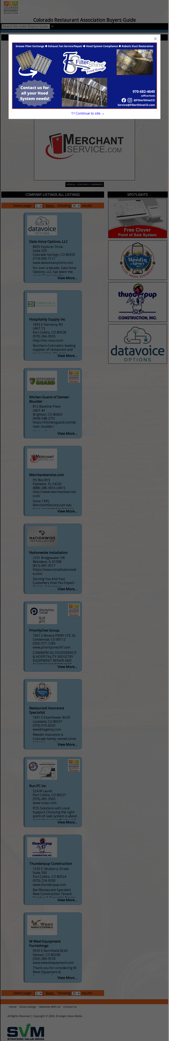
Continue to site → (87, 113)
